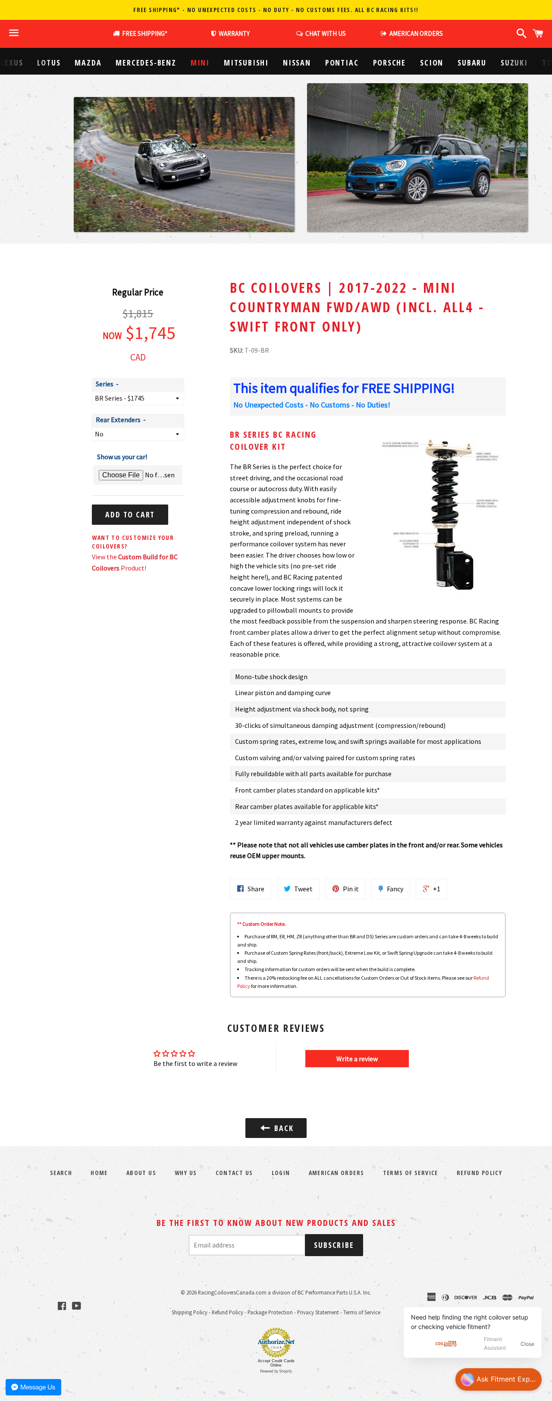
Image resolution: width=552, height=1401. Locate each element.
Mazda (88, 62)
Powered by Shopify (276, 1371)
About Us (141, 1173)
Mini (200, 62)
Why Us (186, 1173)
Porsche (389, 62)
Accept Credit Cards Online (276, 1363)
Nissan (297, 62)
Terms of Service (410, 1173)
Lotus (48, 62)
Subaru (472, 62)
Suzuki (514, 62)
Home (99, 1173)
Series (104, 383)
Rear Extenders (118, 419)
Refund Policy (227, 1312)
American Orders (336, 1173)
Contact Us (234, 1173)
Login (281, 1173)
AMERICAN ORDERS (415, 33)
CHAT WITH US (324, 33)
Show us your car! (122, 456)
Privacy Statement (318, 1312)
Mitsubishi (246, 62)
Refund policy (479, 1173)
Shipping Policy (189, 1312)
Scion (431, 62)
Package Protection (270, 1312)
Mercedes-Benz (146, 62)
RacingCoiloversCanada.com (232, 1292)
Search (61, 1173)
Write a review (357, 1058)
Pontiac (342, 62)
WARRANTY (234, 33)
